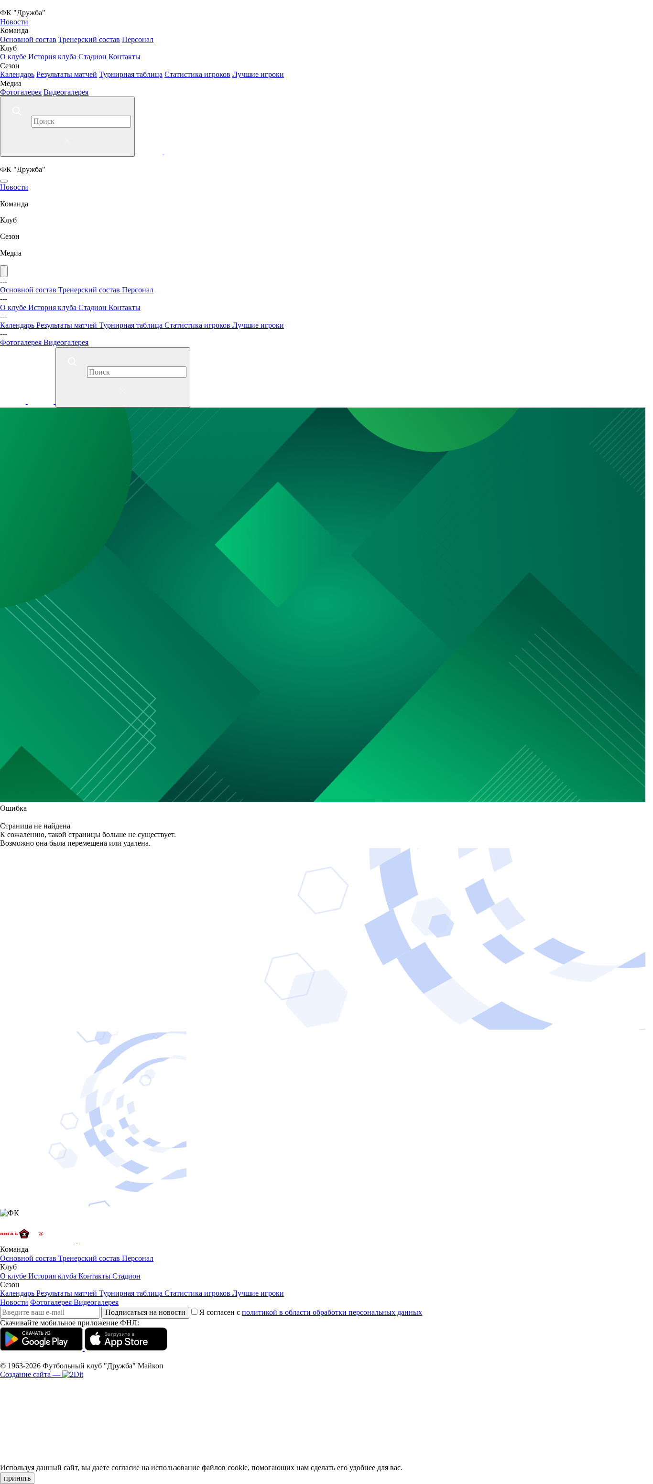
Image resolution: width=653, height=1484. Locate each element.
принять (17, 1478)
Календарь (17, 74)
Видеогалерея (66, 92)
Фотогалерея (21, 92)
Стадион (92, 57)
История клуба (52, 57)
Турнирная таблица (131, 74)
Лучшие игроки (258, 74)
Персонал (137, 39)
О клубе (13, 57)
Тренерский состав (89, 39)
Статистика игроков (197, 74)
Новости (14, 22)
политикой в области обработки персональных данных (332, 1312)
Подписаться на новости (145, 1312)
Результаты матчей (66, 74)
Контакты (125, 57)
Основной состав (28, 39)
